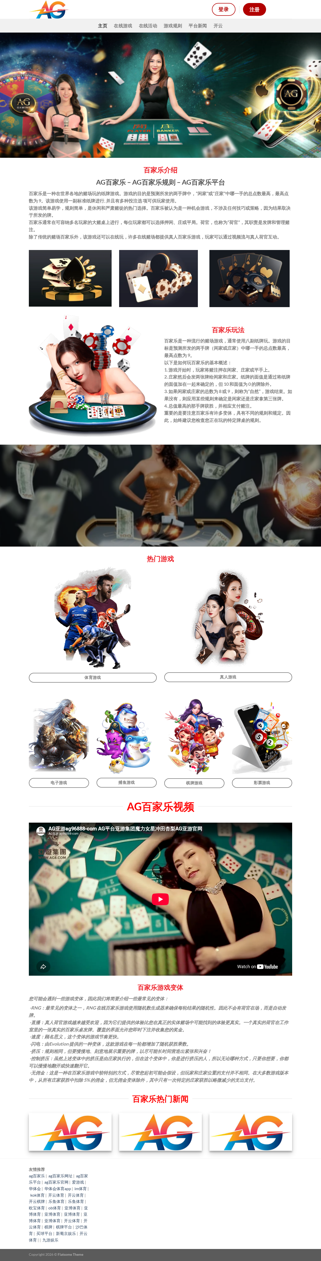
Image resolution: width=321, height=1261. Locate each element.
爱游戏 (78, 1182)
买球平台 (44, 1233)
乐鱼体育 (56, 1201)
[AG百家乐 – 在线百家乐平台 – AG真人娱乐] (116, 9)
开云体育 (56, 1195)
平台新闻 (198, 25)
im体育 (80, 1188)
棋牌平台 (64, 1226)
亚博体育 (72, 1207)
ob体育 (54, 1207)
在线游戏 (123, 25)
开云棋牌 (37, 1201)
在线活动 (148, 25)
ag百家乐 (37, 1175)
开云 (218, 25)
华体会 (35, 1188)
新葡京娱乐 (66, 1233)
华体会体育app (57, 1188)
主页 (102, 25)
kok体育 (37, 1195)
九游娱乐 (50, 1239)
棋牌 (48, 1226)
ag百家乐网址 (60, 1175)
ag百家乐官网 (56, 1182)
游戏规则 (173, 25)
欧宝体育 (37, 1207)
